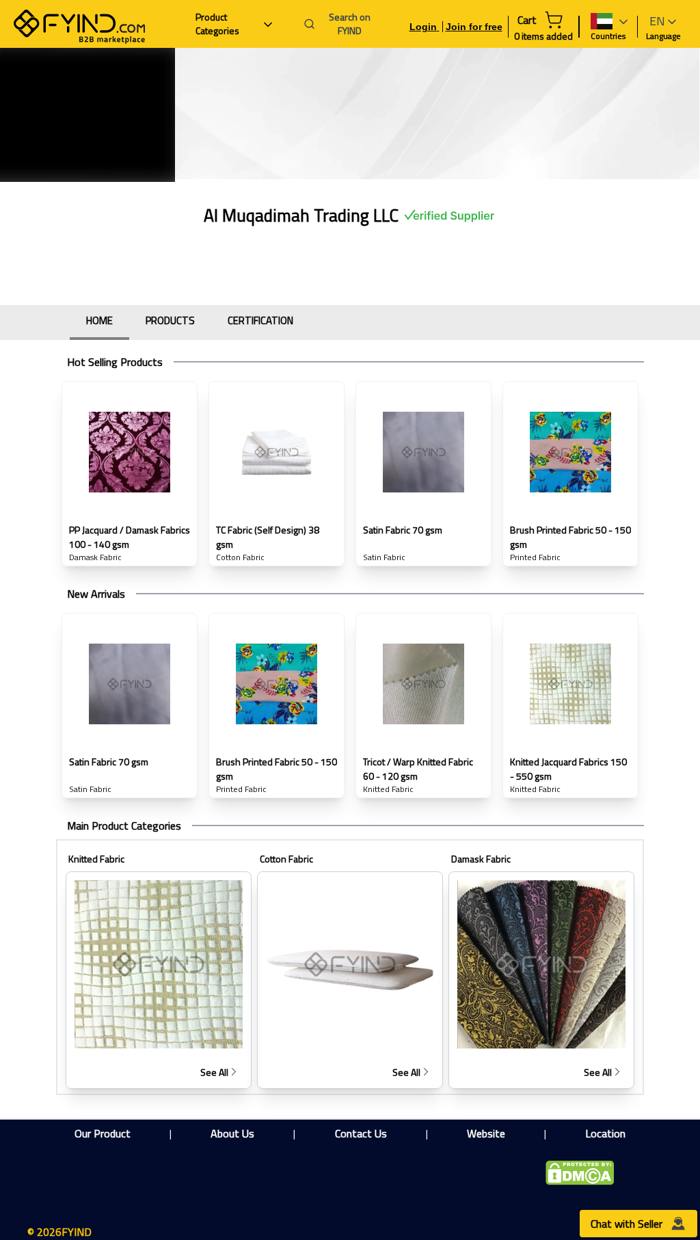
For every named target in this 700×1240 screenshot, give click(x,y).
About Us (232, 1133)
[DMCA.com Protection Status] (580, 1173)
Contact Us (361, 1133)
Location (605, 1133)
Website (486, 1133)
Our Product (103, 1133)
